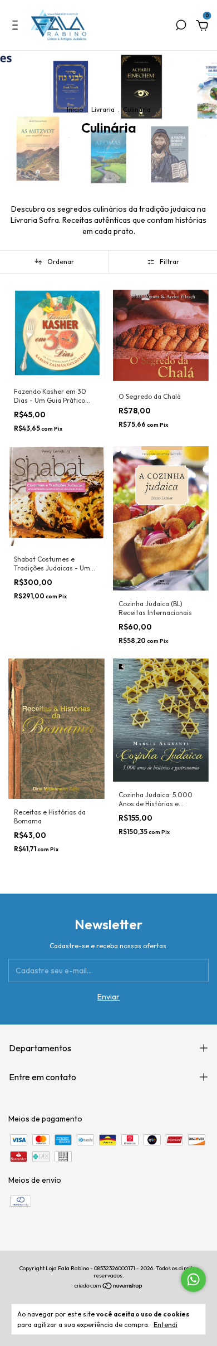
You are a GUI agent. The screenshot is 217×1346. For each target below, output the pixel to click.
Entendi (165, 1324)
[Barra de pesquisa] (180, 26)
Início (75, 109)
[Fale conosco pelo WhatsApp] (193, 1279)
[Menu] (17, 26)
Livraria (103, 109)
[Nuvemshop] (109, 1287)
